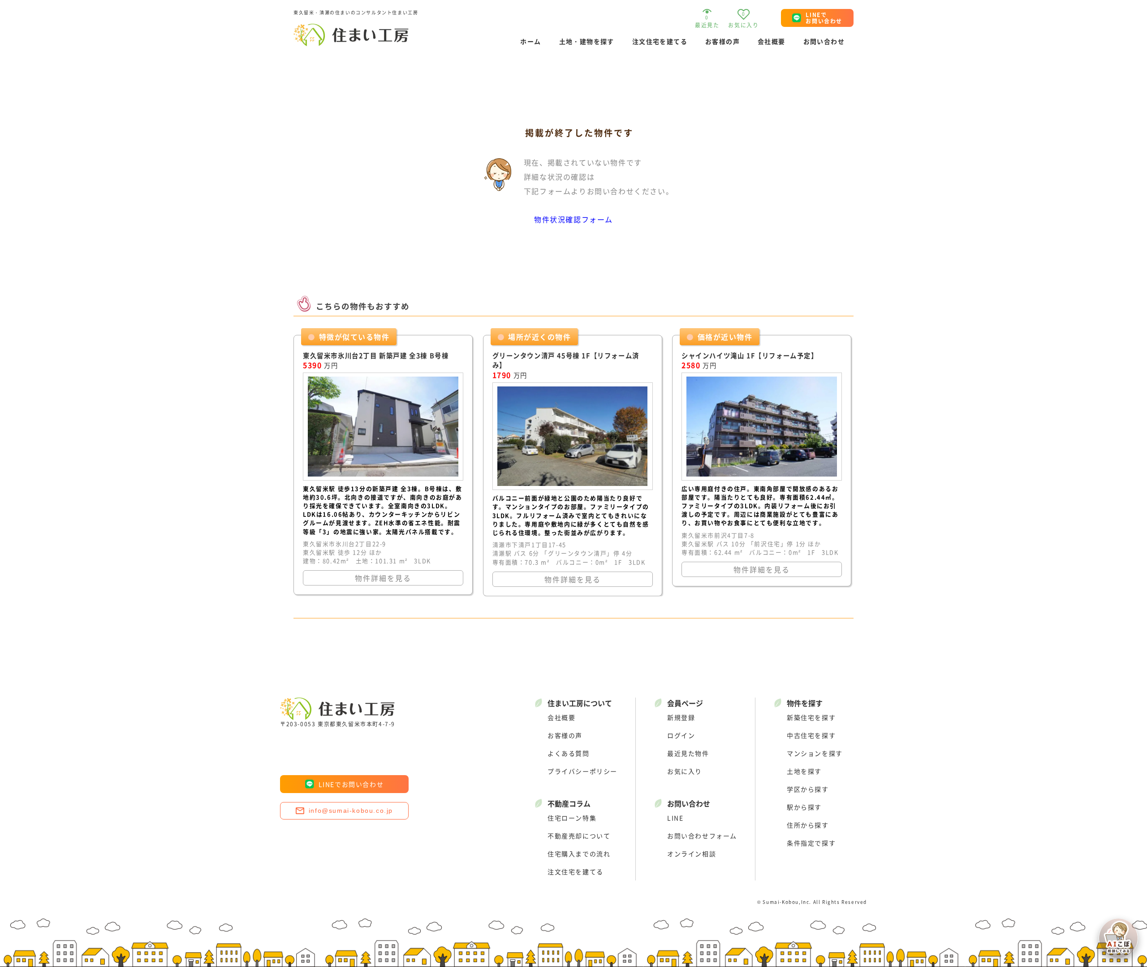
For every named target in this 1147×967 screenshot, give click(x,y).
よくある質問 (569, 753)
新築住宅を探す (811, 717)
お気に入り (684, 771)
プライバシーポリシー (582, 771)
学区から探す (808, 789)
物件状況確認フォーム (573, 219)
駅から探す (804, 806)
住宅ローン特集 (572, 817)
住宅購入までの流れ (579, 853)
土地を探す (804, 771)
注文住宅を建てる (659, 41)
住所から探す (808, 824)
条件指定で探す (811, 842)
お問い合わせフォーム (702, 835)
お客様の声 (722, 41)
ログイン (681, 735)
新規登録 (681, 717)
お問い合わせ (824, 41)
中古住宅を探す (811, 735)
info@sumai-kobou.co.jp (351, 810)
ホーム (530, 41)
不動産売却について (579, 835)
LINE (675, 817)
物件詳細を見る (383, 577)
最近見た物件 (688, 753)
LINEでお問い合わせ (351, 784)
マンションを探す (815, 753)
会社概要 (771, 41)
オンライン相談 (691, 853)
